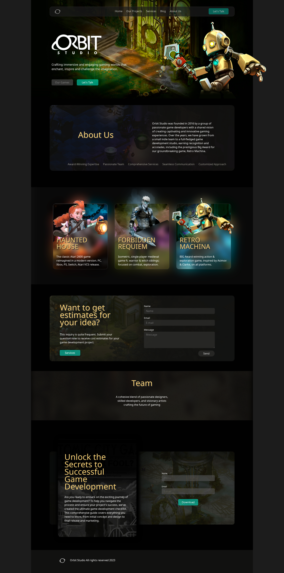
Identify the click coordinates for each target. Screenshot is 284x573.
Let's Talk (218, 11)
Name (147, 306)
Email (147, 318)
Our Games (62, 82)
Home (118, 11)
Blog (163, 11)
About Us (175, 11)
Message (149, 329)
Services (151, 11)
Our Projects (134, 11)
